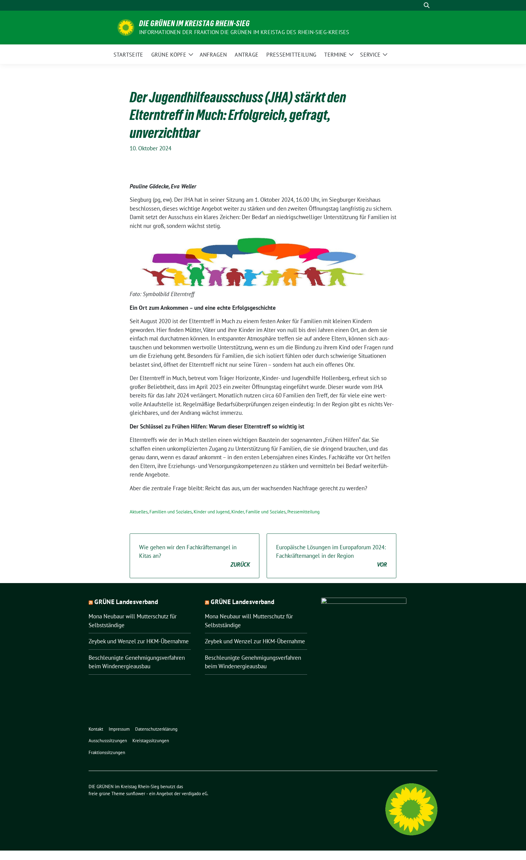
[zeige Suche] (427, 5)
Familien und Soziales (170, 512)
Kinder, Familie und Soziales (258, 512)
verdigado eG (194, 793)
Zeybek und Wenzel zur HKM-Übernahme (139, 641)
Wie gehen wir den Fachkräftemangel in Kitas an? (194, 556)
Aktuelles (139, 512)
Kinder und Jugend (212, 512)
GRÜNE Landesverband (126, 602)
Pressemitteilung (303, 512)
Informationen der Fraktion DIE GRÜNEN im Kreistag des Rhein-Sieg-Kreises (244, 32)
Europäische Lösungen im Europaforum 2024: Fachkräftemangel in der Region (331, 556)
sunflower (135, 793)
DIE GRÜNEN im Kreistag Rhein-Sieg (194, 23)
